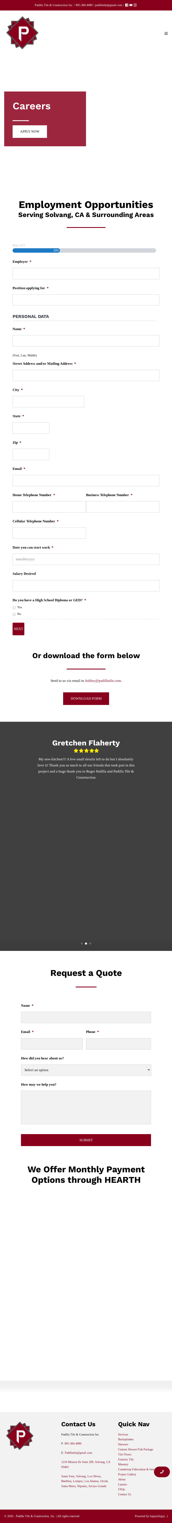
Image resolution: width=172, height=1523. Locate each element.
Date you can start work (33, 547)
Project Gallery (127, 1474)
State (18, 416)
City (18, 390)
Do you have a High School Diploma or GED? (49, 600)
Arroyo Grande (97, 1486)
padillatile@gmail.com (108, 5)
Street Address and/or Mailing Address (44, 364)
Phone (92, 1032)
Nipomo (82, 1486)
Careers (122, 1484)
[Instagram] (135, 5)
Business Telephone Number (109, 495)
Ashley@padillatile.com (103, 681)
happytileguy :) (159, 1516)
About (121, 1479)
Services (123, 1434)
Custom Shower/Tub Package (135, 1449)
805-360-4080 (84, 5)
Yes (19, 607)
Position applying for (31, 288)
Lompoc (78, 1481)
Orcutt (104, 1481)
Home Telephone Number (34, 495)
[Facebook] (126, 5)
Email (19, 469)
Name (19, 329)
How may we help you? (38, 1084)
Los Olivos (93, 1476)
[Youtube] (130, 5)
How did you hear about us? (42, 1058)
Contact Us (124, 1494)
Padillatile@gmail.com (78, 1452)
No (19, 614)
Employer (22, 262)
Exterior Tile (126, 1459)
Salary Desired (24, 574)
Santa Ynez (67, 1476)
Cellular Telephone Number (36, 521)
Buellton (66, 1481)
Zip (17, 442)
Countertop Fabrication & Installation (140, 1469)
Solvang (81, 1476)
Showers (123, 1444)
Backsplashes (125, 1439)
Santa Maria (68, 1486)
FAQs (121, 1489)
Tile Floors (124, 1454)
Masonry (123, 1464)
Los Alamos (92, 1481)
